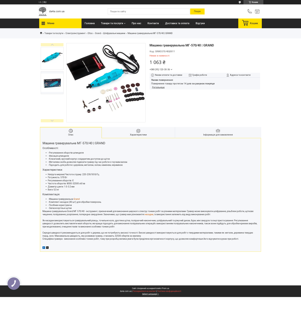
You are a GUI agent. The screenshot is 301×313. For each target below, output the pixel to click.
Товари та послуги (112, 23)
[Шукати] (197, 11)
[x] (47, 248)
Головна (90, 23)
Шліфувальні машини (114, 33)
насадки (149, 214)
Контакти (153, 23)
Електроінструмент (76, 33)
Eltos (90, 33)
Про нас (136, 23)
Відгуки (200, 23)
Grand (98, 33)
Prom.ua (165, 288)
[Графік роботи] (257, 11)
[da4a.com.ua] (42, 11)
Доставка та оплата (177, 23)
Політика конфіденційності (169, 291)
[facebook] (43, 248)
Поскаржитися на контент (144, 291)
